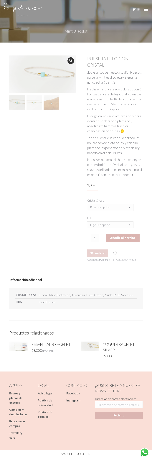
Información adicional (25, 280)
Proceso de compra (17, 423)
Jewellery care (15, 435)
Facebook (73, 393)
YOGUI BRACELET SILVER (119, 347)
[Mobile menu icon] (145, 9)
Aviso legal (45, 393)
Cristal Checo (95, 200)
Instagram (73, 400)
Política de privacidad (45, 402)
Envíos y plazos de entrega (15, 397)
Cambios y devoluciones (18, 412)
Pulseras (104, 259)
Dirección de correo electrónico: (115, 399)
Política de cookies (45, 414)
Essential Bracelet (51, 344)
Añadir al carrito (122, 238)
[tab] (25, 278)
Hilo (89, 218)
